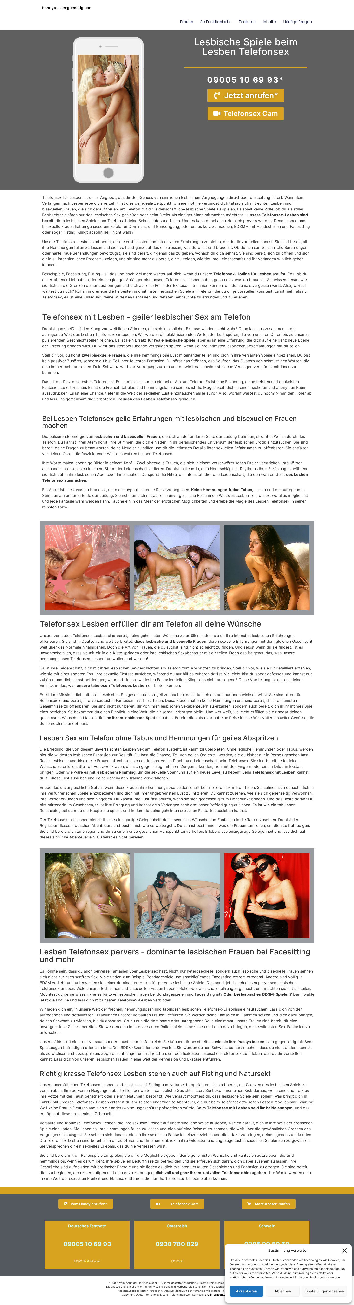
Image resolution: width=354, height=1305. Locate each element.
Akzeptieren (246, 1291)
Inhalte (269, 22)
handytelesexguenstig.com (67, 7)
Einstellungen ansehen (324, 1291)
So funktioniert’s (215, 22)
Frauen (186, 22)
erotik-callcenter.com (218, 1294)
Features (247, 22)
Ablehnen (283, 1291)
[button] (344, 1250)
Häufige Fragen (297, 22)
